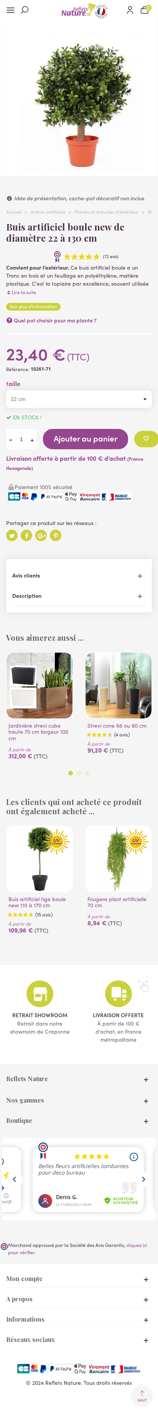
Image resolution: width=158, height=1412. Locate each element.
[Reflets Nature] (79, 9)
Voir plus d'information (33, 306)
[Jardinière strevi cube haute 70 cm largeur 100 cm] (39, 685)
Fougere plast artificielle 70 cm (116, 902)
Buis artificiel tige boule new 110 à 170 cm (37, 902)
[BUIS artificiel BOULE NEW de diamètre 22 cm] (79, 172)
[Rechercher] (28, 9)
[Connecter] (130, 9)
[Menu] (13, 9)
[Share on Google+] (41, 535)
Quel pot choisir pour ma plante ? (55, 320)
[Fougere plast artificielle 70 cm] (118, 859)
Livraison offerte (118, 1015)
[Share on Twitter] (12, 535)
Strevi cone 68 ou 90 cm (116, 726)
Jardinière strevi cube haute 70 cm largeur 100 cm (38, 732)
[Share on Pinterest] (55, 535)
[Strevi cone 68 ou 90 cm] (118, 685)
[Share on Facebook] (26, 535)
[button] (70, 773)
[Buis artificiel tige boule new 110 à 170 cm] (39, 859)
